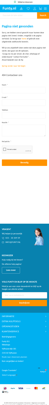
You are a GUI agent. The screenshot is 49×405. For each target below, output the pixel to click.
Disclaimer (27, 403)
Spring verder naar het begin (13, 66)
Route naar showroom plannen (14, 357)
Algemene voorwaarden (38, 403)
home (24, 39)
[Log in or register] (34, 8)
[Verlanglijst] (28, 8)
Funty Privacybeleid (17, 403)
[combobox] (18, 15)
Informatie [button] (8, 316)
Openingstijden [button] (10, 326)
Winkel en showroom (25, 2)
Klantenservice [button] (10, 331)
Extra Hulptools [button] (11, 321)
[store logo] (9, 8)
